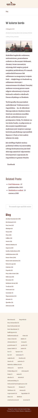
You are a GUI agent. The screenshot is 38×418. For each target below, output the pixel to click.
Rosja (10, 374)
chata (25, 335)
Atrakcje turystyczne (11, 33)
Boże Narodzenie (13, 329)
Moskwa (22, 358)
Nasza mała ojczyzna (22, 33)
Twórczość (9, 289)
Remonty (8, 280)
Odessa (11, 368)
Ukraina (22, 387)
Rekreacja (9, 277)
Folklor (8, 238)
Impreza (8, 248)
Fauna (7, 232)
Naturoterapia (10, 264)
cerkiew (8, 36)
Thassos (11, 387)
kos (9, 351)
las (10, 355)
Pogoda (8, 270)
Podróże (30, 33)
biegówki (22, 319)
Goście (8, 241)
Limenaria (19, 355)
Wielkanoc (11, 390)
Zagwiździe (25, 393)
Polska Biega (12, 371)
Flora (7, 235)
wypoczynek (12, 393)
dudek (23, 339)
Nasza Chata (9, 257)
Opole (20, 368)
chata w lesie (12, 339)
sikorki (21, 377)
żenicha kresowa (13, 400)
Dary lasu (8, 225)
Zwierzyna (9, 306)
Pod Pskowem (14, 184)
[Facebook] (19, 415)
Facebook (11, 164)
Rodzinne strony (10, 283)
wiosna (22, 390)
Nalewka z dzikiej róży (15, 364)
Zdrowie (8, 299)
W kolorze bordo (15, 23)
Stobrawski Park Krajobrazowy (17, 384)
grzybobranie (12, 345)
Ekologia (8, 228)
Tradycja (8, 286)
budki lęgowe (12, 332)
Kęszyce (19, 351)
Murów (10, 361)
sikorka (11, 377)
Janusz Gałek (12, 348)
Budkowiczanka (13, 335)
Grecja (24, 342)
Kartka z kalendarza (11, 251)
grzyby (24, 345)
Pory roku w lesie (11, 273)
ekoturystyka (12, 342)
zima (10, 396)
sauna (19, 374)
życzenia (26, 400)
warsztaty (8, 293)
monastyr (16, 36)
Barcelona (11, 319)
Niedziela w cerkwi (15, 190)
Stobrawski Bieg (13, 380)
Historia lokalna (10, 244)
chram (11, 36)
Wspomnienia (10, 296)
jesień (23, 348)
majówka (11, 358)
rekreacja (25, 371)
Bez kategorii (9, 222)
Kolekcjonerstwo (11, 254)
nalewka (21, 361)
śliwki (19, 396)
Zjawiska (8, 302)
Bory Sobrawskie (13, 323)
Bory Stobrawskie (14, 326)
